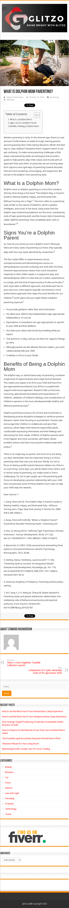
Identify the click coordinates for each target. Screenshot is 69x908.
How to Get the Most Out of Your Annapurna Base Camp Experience (34, 716)
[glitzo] (34, 17)
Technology (10, 809)
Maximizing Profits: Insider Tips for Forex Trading (26, 749)
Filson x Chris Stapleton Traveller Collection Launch (24, 663)
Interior (9, 788)
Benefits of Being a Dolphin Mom (24, 126)
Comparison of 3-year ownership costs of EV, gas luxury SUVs (45, 670)
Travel (8, 814)
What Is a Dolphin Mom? (21, 119)
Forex (8, 782)
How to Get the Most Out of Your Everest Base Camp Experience (32, 711)
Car (7, 777)
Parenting (54, 97)
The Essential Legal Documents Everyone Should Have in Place (31, 738)
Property (9, 803)
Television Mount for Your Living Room (20, 743)
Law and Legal (12, 793)
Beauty (8, 767)
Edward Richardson (14, 97)
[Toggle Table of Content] (35, 115)
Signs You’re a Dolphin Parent (23, 123)
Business (9, 772)
